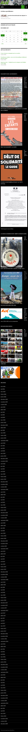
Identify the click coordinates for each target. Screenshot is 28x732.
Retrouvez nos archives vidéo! (25, 332)
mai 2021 (3, 499)
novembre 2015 (4, 667)
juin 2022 (3, 466)
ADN (2, 7)
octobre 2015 (4, 669)
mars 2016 (3, 656)
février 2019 (3, 566)
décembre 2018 (4, 571)
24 (25, 39)
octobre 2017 (4, 607)
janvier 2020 (3, 538)
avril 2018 (3, 592)
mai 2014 (3, 710)
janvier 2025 (3, 422)
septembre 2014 (4, 703)
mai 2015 (3, 682)
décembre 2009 (4, 723)
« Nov (2, 43)
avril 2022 (3, 471)
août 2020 (3, 523)
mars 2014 (3, 713)
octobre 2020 (4, 517)
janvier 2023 (3, 456)
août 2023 (3, 443)
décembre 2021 (4, 481)
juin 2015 (3, 680)
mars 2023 (3, 453)
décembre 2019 (4, 541)
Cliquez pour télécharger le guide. (25, 117)
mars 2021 (3, 504)
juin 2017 (3, 618)
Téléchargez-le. (25, 238)
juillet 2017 (3, 615)
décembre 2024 (4, 425)
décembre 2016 (4, 633)
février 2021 (3, 507)
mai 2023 (3, 448)
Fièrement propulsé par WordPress (7, 730)
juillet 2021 (3, 494)
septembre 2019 (4, 548)
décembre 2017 (4, 602)
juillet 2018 (3, 584)
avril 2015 (3, 685)
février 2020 (3, 535)
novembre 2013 (4, 718)
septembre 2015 (4, 672)
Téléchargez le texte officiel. (7, 228)
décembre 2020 (4, 512)
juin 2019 (3, 556)
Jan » (26, 43)
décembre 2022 (4, 458)
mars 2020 (3, 533)
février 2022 (3, 476)
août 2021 (3, 492)
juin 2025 (3, 412)
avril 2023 (3, 450)
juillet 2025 (3, 409)
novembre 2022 (4, 461)
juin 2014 (3, 708)
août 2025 (3, 407)
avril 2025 (3, 417)
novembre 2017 (4, 605)
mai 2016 (3, 651)
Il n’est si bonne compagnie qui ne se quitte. (10, 53)
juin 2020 (3, 528)
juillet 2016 (3, 646)
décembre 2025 (4, 399)
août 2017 (3, 613)
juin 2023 (3, 445)
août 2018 (3, 582)
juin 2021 (3, 497)
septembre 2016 (4, 641)
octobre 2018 (4, 577)
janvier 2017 (3, 631)
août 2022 (3, 463)
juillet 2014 (3, 705)
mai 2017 (3, 620)
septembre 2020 (4, 520)
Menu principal (26, 7)
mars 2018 (3, 595)
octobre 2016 (4, 638)
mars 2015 (3, 687)
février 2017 (3, 628)
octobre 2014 (4, 700)
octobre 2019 (4, 546)
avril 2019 (3, 561)
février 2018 (3, 597)
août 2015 (3, 674)
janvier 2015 (3, 692)
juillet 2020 (3, 525)
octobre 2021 (4, 486)
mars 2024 (3, 432)
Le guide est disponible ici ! (25, 153)
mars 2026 (3, 391)
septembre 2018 (4, 579)
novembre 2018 (4, 574)
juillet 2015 (3, 677)
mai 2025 (3, 414)
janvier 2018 (3, 600)
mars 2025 (3, 420)
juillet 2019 (3, 553)
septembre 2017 (4, 610)
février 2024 (3, 435)
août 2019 (3, 551)
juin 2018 (3, 587)
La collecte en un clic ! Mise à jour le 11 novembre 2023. (25, 82)
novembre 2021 (4, 484)
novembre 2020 (4, 515)
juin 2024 (3, 430)
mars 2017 (3, 626)
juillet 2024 (3, 427)
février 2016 (3, 659)
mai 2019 (3, 559)
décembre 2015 (4, 664)
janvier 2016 (3, 662)
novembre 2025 (4, 402)
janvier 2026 (3, 396)
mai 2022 (3, 468)
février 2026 (3, 394)
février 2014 (3, 716)
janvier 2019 (3, 569)
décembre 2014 (4, 695)
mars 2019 (3, 564)
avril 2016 (3, 654)
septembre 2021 (4, 489)
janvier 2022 (3, 479)
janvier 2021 (3, 510)
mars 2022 (3, 474)
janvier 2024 (3, 438)
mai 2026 (3, 389)
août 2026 (3, 386)
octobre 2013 (4, 721)
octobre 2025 (4, 404)
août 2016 (3, 644)
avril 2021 (3, 502)
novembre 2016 (4, 636)
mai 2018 (3, 589)
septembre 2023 (4, 440)
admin (9, 18)
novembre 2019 (4, 543)
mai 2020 (3, 530)
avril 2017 (3, 623)
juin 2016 (3, 649)
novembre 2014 (4, 698)
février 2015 (3, 690)
